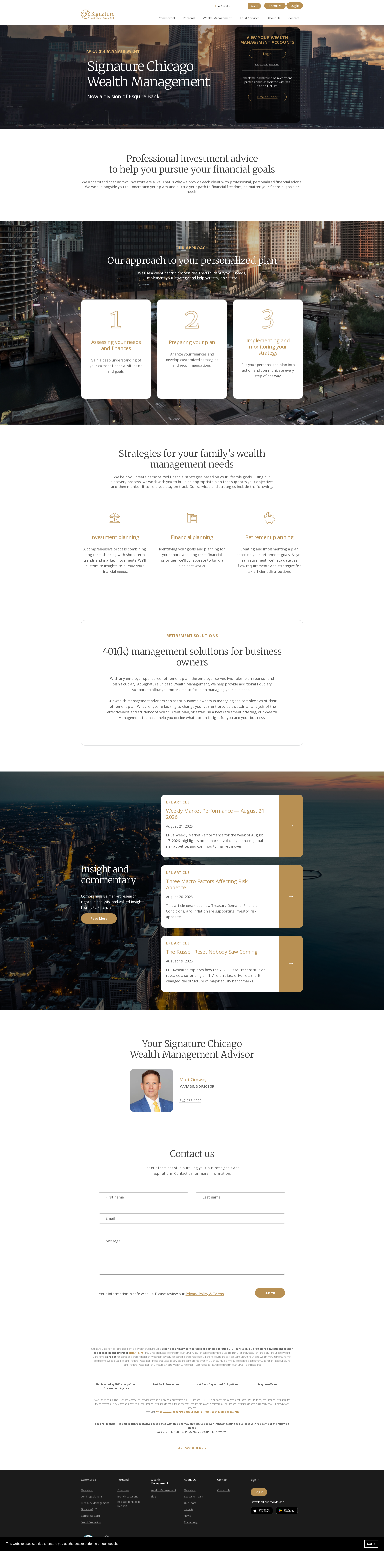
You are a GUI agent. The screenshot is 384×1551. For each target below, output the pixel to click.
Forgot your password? (267, 64)
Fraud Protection (91, 1522)
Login (294, 5)
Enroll (273, 6)
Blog (153, 1496)
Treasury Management (95, 1503)
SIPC (140, 1352)
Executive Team (193, 1496)
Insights (188, 1509)
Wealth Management (163, 1490)
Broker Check (267, 97)
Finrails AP (87, 1509)
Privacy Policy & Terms (205, 1293)
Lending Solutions (92, 1496)
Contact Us (223, 1490)
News (187, 1515)
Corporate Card (90, 1515)
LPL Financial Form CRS (192, 1448)
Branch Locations (127, 1496)
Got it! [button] (371, 1543)
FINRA (133, 1352)
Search (254, 5)
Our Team (190, 1503)
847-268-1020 (190, 1100)
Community (191, 1522)
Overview (87, 1490)
